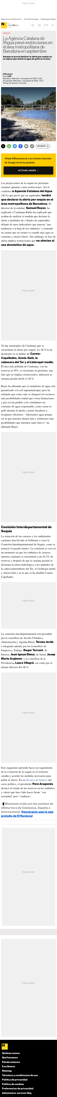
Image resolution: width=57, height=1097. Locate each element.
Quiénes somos (11, 1053)
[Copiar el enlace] (32, 146)
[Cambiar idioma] (46, 25)
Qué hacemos (10, 1058)
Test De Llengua (31, 19)
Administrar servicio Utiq (16, 1093)
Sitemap (7, 1071)
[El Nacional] (4, 25)
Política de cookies (13, 1084)
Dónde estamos (11, 1062)
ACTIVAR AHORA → (28, 170)
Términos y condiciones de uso (20, 1075)
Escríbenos (8, 1066)
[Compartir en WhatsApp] (9, 146)
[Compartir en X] (3, 146)
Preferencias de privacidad (17, 1089)
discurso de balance (36, 780)
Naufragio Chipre (49, 19)
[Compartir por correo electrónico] (26, 146)
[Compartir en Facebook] (20, 146)
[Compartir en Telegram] (15, 146)
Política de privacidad (14, 1080)
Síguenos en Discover (11, 19)
